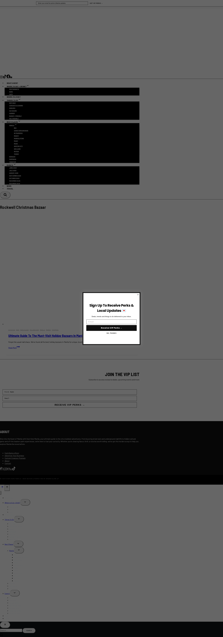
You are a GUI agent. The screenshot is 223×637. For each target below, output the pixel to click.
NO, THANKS (111, 333)
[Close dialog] (138, 294)
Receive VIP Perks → (111, 328)
